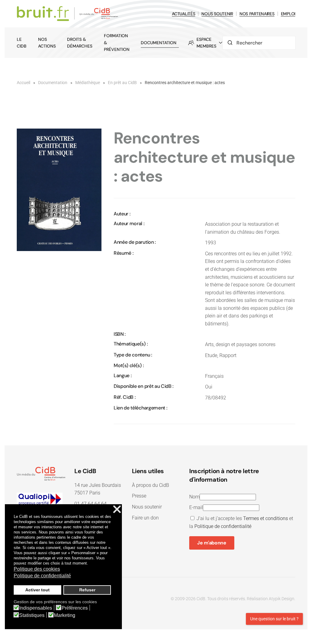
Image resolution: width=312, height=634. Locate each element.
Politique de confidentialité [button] (42, 575)
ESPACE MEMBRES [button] (206, 43)
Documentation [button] (158, 42)
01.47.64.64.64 (90, 504)
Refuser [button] (87, 589)
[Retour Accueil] (68, 13)
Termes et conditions (265, 518)
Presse (139, 496)
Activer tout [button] (37, 589)
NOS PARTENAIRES (257, 13)
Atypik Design (281, 598)
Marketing (64, 615)
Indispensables (35, 608)
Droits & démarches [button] (79, 43)
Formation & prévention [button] (116, 42)
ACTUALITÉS (183, 13)
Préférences (75, 608)
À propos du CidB (150, 485)
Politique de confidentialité (222, 526)
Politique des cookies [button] (37, 569)
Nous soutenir (147, 507)
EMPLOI (288, 13)
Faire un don (145, 518)
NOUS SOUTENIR (217, 13)
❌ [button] (117, 509)
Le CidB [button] (22, 43)
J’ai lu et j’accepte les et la (241, 522)
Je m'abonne (211, 543)
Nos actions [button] (47, 43)
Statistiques (31, 615)
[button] (59, 189)
